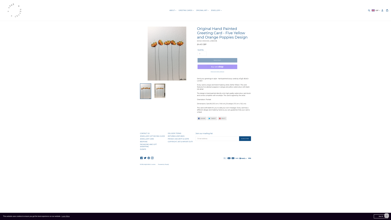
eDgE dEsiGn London (150, 164)
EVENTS (143, 149)
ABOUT (172, 10)
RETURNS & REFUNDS (176, 136)
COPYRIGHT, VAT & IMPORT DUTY (180, 142)
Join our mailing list (204, 133)
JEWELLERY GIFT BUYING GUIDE (152, 136)
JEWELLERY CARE (147, 139)
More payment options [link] (217, 71)
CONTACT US (145, 133)
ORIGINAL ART (202, 10)
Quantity (201, 50)
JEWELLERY (216, 10)
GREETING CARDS (186, 10)
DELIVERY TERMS (174, 133)
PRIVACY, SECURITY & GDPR (178, 139)
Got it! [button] (381, 216)
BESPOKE (143, 142)
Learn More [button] (66, 216)
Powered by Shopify (163, 164)
